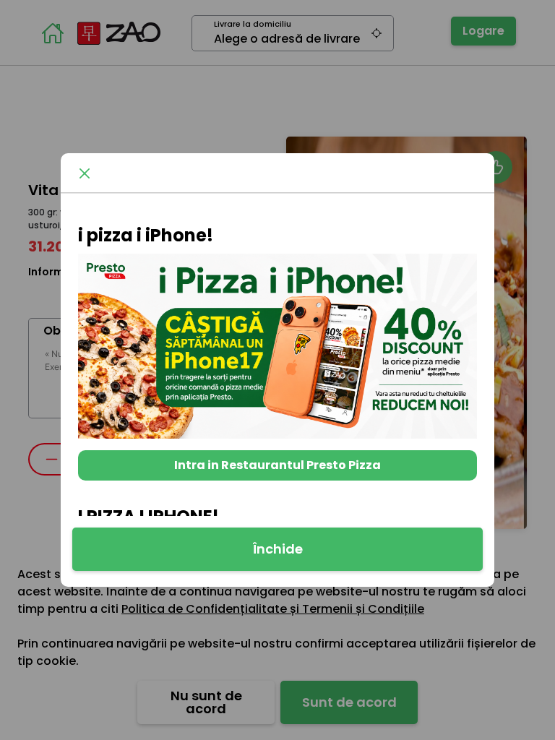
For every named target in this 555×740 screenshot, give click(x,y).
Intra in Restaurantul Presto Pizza (277, 465)
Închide (278, 549)
